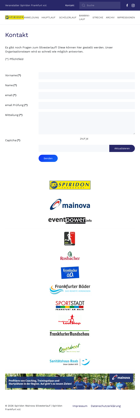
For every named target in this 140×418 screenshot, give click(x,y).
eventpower (70, 220)
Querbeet (70, 347)
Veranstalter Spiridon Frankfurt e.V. (26, 5)
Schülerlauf (67, 17)
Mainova (70, 204)
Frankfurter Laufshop (70, 320)
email (10, 95)
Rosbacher (71, 255)
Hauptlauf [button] (48, 17)
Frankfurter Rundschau (70, 333)
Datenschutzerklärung (106, 406)
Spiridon (70, 185)
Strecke (98, 17)
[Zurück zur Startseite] (14, 17)
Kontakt (69, 5)
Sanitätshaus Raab (70, 362)
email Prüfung (16, 105)
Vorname (13, 75)
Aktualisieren (122, 148)
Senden (48, 158)
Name (11, 85)
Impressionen (126, 17)
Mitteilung (14, 115)
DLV (71, 238)
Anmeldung (31, 17)
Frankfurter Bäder (70, 290)
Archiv (110, 17)
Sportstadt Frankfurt (70, 306)
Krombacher (71, 272)
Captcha (12, 140)
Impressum (80, 406)
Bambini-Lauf (84, 17)
